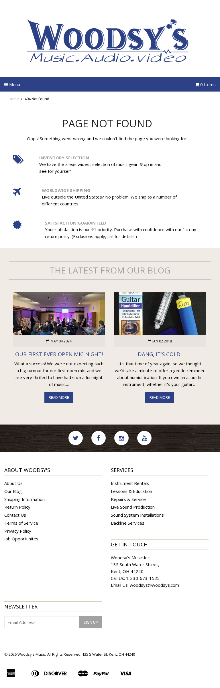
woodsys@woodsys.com (154, 585)
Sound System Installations (137, 515)
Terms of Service (21, 523)
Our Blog (13, 491)
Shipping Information (24, 499)
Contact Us (15, 515)
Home (14, 98)
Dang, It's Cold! (160, 354)
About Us (13, 483)
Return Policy (17, 507)
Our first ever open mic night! (59, 354)
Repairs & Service (128, 499)
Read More (59, 397)
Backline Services (127, 523)
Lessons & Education (131, 491)
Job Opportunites (21, 539)
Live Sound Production (133, 507)
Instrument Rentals (130, 483)
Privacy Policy (17, 531)
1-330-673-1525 (143, 578)
